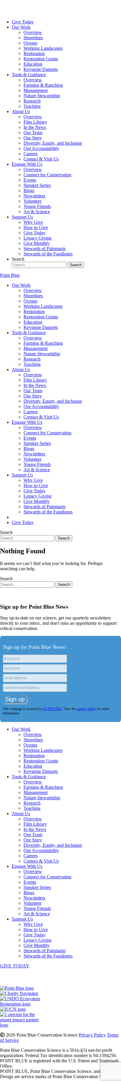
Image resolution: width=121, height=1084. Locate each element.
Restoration (34, 53)
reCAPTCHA (52, 709)
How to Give (35, 227)
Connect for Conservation (47, 174)
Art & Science (36, 211)
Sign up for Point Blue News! (34, 647)
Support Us (22, 216)
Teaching (32, 106)
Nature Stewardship (41, 95)
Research (32, 100)
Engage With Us (27, 164)
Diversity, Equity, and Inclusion (52, 143)
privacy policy (86, 709)
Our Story (32, 137)
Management (35, 90)
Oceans (30, 42)
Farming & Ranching (43, 85)
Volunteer (32, 201)
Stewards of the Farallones (48, 253)
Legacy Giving (37, 237)
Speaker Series (37, 185)
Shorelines (33, 37)
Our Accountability (41, 148)
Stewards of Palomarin (44, 248)
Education (32, 64)
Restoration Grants (40, 58)
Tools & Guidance (29, 74)
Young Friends (37, 206)
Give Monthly (36, 243)
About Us (21, 111)
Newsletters (34, 195)
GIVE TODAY (14, 965)
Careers (30, 153)
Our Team (32, 132)
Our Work (21, 27)
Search (18, 259)
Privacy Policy (92, 1034)
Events (29, 179)
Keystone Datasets (40, 69)
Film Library (35, 122)
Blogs (28, 190)
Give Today (23, 21)
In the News (34, 127)
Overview (32, 32)
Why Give (33, 222)
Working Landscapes (43, 48)
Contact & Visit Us (41, 158)
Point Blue (10, 275)
